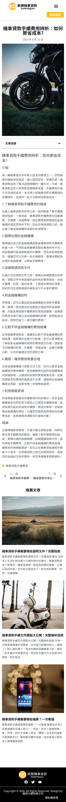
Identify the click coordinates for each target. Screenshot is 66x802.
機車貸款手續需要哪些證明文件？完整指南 (31, 551)
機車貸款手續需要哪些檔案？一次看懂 (28, 719)
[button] (56, 6)
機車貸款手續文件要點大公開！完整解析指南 (32, 635)
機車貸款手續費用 (17, 466)
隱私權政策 (51, 797)
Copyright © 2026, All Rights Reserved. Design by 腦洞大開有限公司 (33, 792)
